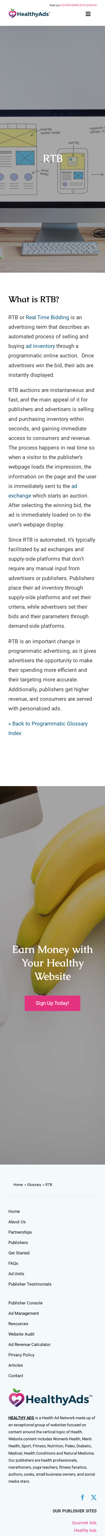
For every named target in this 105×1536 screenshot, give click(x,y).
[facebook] (82, 1497)
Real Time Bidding (47, 317)
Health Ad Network (58, 1418)
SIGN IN (92, 5)
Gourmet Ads (84, 1523)
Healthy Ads (85, 1530)
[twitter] (94, 1497)
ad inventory (40, 346)
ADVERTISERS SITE (72, 5)
